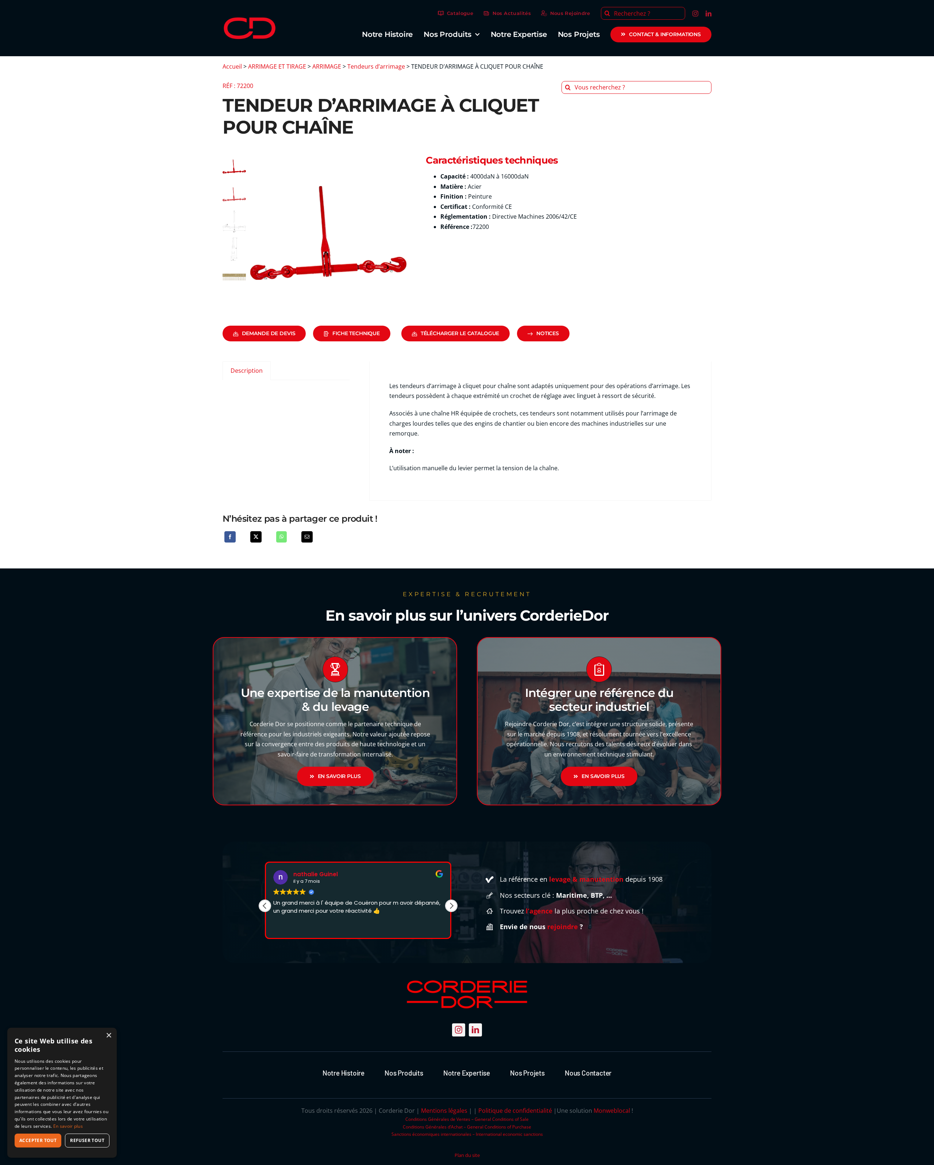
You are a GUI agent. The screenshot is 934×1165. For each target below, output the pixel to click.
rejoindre (562, 926)
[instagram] (695, 13)
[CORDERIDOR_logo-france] (467, 981)
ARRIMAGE (326, 66)
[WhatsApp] (281, 536)
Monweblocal (612, 1111)
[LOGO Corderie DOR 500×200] (250, 20)
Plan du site (467, 1155)
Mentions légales (444, 1111)
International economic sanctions (509, 1134)
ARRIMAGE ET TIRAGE (277, 66)
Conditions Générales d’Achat (433, 1127)
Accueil (232, 66)
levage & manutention (586, 879)
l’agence (539, 911)
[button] (451, 905)
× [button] (108, 1035)
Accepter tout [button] (38, 1140)
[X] (255, 536)
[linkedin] (708, 13)
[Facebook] (230, 536)
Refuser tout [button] (87, 1140)
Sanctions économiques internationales (431, 1134)
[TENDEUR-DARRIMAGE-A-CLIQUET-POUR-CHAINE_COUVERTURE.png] (328, 233)
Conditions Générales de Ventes (437, 1119)
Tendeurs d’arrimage (376, 66)
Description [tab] (247, 371)
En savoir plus (68, 1126)
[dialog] (62, 1093)
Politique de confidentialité (515, 1111)
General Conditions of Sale (502, 1119)
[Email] (307, 536)
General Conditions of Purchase (499, 1127)
